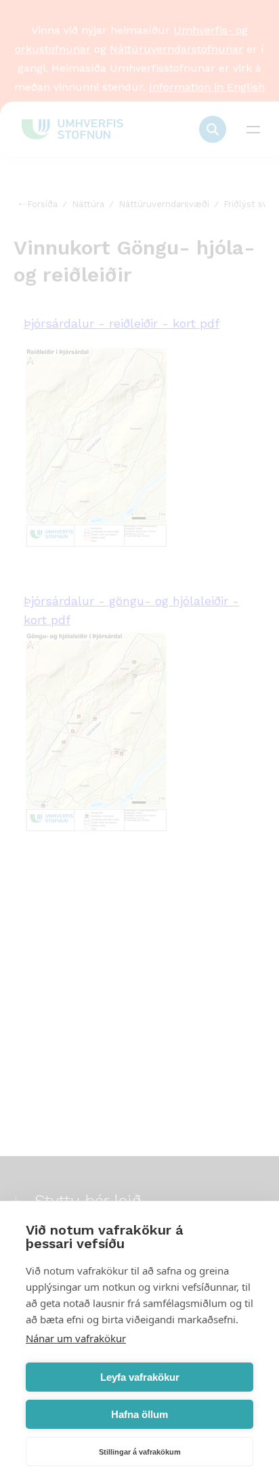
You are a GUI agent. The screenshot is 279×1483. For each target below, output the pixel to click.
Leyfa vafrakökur (139, 1377)
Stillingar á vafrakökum (140, 1452)
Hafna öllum (139, 1414)
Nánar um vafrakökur (76, 1338)
